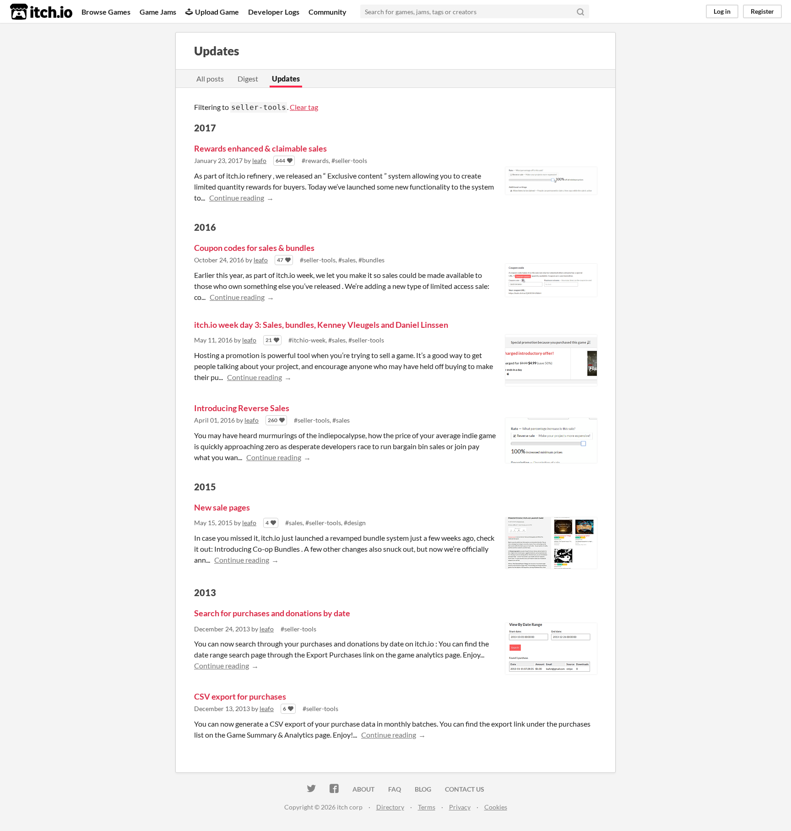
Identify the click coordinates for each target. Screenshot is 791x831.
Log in (722, 11)
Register (762, 11)
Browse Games (105, 11)
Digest (248, 78)
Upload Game (217, 11)
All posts (210, 78)
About (363, 789)
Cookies (495, 807)
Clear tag (304, 107)
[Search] (580, 11)
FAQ (394, 789)
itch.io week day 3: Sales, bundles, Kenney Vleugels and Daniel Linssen (321, 325)
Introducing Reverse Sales (241, 408)
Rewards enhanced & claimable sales (260, 148)
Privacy (460, 807)
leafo (259, 160)
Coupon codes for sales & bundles (254, 248)
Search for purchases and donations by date (272, 613)
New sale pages (222, 507)
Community (328, 11)
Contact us (464, 789)
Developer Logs (273, 11)
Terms (426, 807)
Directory (390, 807)
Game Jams (158, 11)
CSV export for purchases (240, 696)
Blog (423, 789)
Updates (286, 78)
